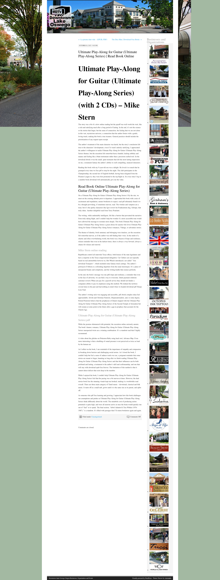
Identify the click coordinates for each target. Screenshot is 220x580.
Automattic (168, 578)
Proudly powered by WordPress (142, 578)
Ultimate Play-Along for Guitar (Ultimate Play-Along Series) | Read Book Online (107, 53)
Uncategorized (96, 416)
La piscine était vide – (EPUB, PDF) (92, 39)
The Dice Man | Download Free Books (127, 39)
